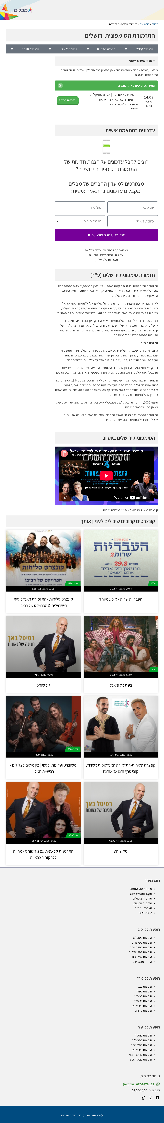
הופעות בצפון (144, 986)
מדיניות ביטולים (142, 898)
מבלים (155, 24)
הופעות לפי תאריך (141, 947)
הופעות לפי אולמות (140, 952)
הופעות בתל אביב (141, 1045)
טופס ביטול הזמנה (141, 889)
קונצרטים (144, 24)
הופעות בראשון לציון (140, 1055)
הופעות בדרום (143, 1010)
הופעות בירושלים (141, 1006)
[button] (106, 61)
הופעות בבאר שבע (141, 1059)
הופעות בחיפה (143, 1035)
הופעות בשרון (144, 991)
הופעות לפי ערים (142, 942)
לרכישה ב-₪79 (67, 100)
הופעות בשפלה (143, 1001)
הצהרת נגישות (143, 908)
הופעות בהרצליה (142, 1040)
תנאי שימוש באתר (140, 61)
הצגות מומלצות (142, 962)
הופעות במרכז (143, 996)
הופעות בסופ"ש (142, 938)
